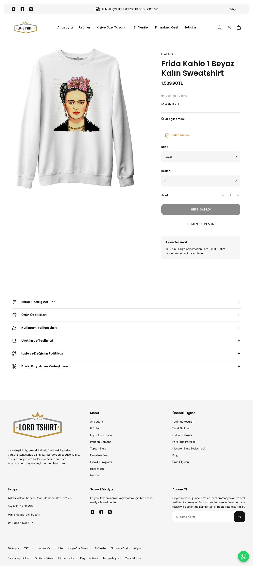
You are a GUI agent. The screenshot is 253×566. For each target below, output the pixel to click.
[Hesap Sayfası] (229, 27)
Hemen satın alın (200, 224)
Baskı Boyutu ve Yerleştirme (44, 366)
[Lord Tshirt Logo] (26, 27)
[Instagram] (13, 9)
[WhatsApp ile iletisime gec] (243, 556)
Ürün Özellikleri (34, 315)
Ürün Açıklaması (173, 119)
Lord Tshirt (168, 54)
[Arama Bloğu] (220, 27)
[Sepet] (239, 27)
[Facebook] (22, 9)
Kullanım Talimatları (39, 327)
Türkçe (232, 9)
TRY (26, 548)
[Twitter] (31, 9)
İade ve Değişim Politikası (42, 353)
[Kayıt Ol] (239, 516)
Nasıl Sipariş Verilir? (38, 302)
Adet (164, 195)
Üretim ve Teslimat (37, 340)
